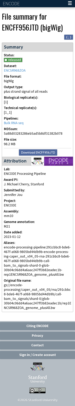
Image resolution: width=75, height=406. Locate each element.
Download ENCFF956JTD (38, 152)
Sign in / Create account (37, 355)
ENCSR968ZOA (14, 70)
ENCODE (12, 4)
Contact (37, 345)
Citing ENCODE (37, 326)
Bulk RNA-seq (14, 123)
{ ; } (68, 37)
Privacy (37, 335)
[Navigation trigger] (70, 3)
